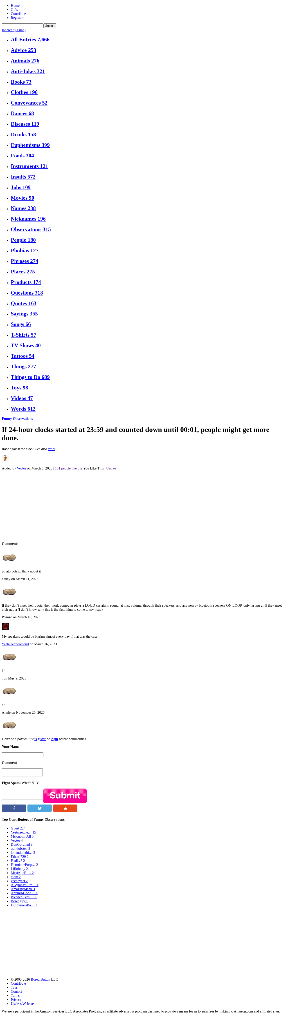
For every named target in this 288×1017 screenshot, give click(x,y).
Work (51, 449)
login (54, 739)
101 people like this (69, 468)
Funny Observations (17, 418)
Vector (21, 468)
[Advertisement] (137, 505)
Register (16, 18)
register (40, 739)
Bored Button (40, 979)
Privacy (16, 999)
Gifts (14, 9)
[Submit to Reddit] (65, 810)
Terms (15, 995)
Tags (14, 987)
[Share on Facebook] (14, 810)
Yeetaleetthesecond (15, 644)
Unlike (111, 468)
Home (15, 5)
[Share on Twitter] (39, 810)
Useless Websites (23, 1004)
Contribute (18, 14)
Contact (16, 991)
